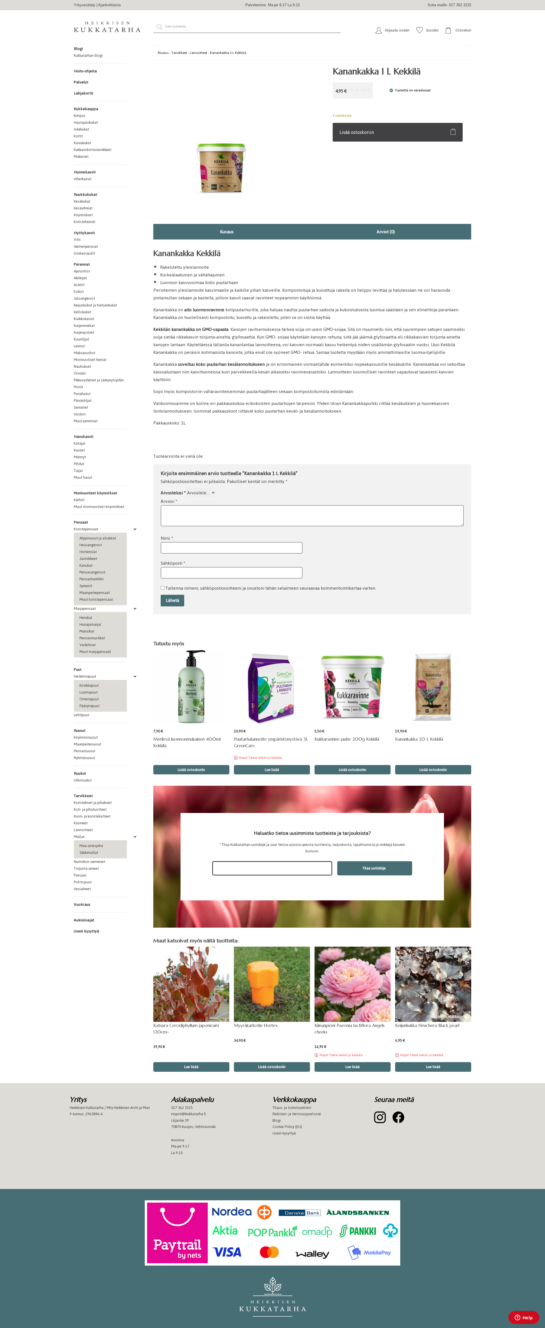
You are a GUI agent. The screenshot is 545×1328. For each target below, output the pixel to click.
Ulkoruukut (83, 780)
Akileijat (80, 277)
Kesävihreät (83, 208)
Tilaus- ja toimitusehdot (291, 1107)
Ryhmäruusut (84, 757)
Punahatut (82, 393)
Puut (77, 669)
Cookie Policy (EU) (287, 1126)
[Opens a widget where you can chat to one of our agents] (523, 1318)
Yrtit (77, 239)
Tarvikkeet (83, 796)
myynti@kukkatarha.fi (188, 1113)
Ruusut (79, 730)
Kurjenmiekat (84, 325)
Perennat (82, 264)
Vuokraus (82, 904)
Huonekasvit (85, 172)
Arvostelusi (173, 492)
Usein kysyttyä (86, 931)
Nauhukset (82, 366)
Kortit (78, 136)
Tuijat (78, 470)
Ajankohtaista (109, 5)
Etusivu (163, 52)
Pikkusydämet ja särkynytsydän (99, 380)
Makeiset (81, 156)
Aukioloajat (84, 920)
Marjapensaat (85, 608)
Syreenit (85, 585)
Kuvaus (227, 231)
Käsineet (81, 823)
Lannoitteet (83, 829)
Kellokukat (82, 312)
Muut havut (83, 477)
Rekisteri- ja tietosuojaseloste (296, 1113)
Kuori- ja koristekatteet (92, 816)
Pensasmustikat (92, 638)
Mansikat (86, 631)
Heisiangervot (90, 545)
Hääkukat (81, 129)
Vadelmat (87, 644)
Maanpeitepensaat (94, 592)
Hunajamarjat (90, 624)
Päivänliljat (83, 400)
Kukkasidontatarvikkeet (93, 149)
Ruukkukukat (85, 194)
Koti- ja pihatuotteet (90, 809)
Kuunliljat (81, 339)
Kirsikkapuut (89, 685)
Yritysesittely (84, 5)
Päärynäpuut (89, 705)
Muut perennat (86, 421)
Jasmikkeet (88, 558)
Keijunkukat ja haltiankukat (95, 305)
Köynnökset (83, 214)
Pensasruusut (84, 751)
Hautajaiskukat (86, 122)
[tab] (227, 231)
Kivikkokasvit (84, 318)
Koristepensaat (86, 529)
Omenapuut (89, 699)
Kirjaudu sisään (397, 30)
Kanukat (86, 565)
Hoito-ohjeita (85, 71)
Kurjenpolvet (84, 332)
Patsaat (80, 875)
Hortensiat (88, 551)
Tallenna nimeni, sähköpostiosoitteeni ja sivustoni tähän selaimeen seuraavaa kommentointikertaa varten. (270, 588)
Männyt (80, 457)
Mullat (79, 836)
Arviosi (169, 501)
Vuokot (80, 414)
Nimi (167, 538)
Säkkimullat (88, 852)
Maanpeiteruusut (87, 744)
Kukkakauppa (86, 109)
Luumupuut (88, 692)
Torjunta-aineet (86, 868)
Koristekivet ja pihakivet (93, 802)
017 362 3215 (182, 1107)
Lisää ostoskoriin (356, 132)
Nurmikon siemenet (89, 861)
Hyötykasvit (84, 233)
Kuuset (79, 450)
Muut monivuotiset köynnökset (99, 506)
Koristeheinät (84, 221)
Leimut (79, 346)
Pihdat (79, 463)
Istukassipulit (84, 253)
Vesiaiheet (82, 888)
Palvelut (81, 82)
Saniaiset (81, 407)
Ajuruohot (82, 271)
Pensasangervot (92, 572)
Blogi (78, 48)
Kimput (79, 115)
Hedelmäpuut (85, 676)
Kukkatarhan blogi (88, 55)
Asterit (79, 284)
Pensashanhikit (91, 579)
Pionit (78, 386)
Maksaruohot (84, 352)
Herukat (85, 617)
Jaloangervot (84, 298)
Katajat (79, 443)
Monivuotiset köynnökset (95, 493)
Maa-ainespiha (91, 845)
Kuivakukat (82, 142)
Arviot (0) (386, 231)
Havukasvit (83, 436)
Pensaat (81, 522)
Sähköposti (173, 563)
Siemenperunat (86, 246)
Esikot (79, 291)
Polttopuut (83, 882)
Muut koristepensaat (96, 599)
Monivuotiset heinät (90, 359)
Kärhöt (79, 499)
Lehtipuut (81, 714)
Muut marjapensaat (95, 651)
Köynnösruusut (86, 737)
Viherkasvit (82, 178)
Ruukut (80, 773)
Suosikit (432, 30)
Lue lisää (272, 769)
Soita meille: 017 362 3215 (449, 5)
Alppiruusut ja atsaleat (97, 538)
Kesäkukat (82, 201)
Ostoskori (463, 30)
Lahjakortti (83, 93)
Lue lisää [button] (191, 1066)
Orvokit (80, 373)
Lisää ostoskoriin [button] (191, 769)
